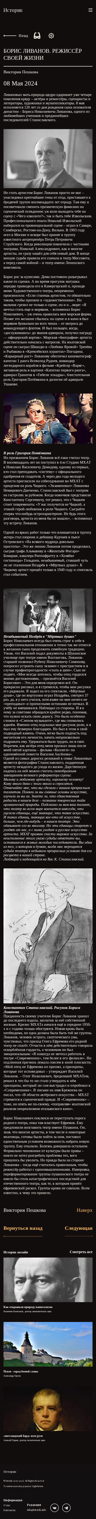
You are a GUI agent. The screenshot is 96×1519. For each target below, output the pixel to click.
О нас (6, 1505)
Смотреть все (81, 1252)
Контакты (9, 1510)
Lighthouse (38, 1486)
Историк (13, 10)
